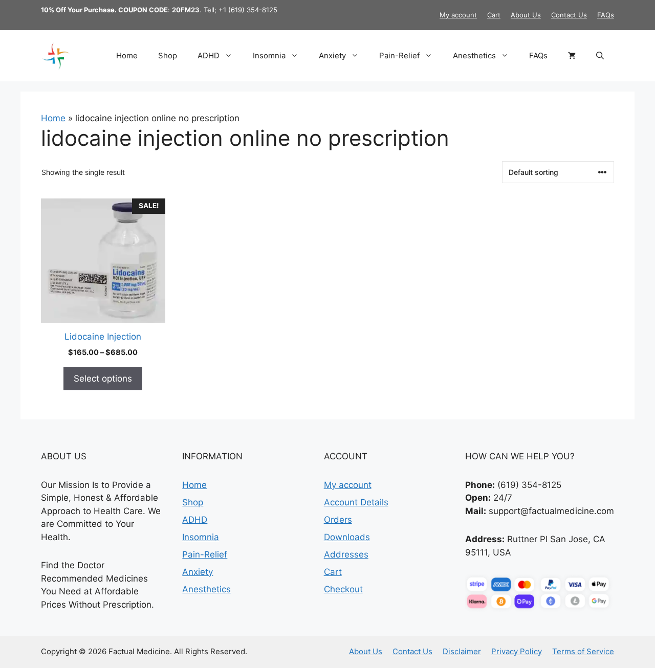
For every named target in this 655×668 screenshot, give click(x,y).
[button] (600, 55)
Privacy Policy (516, 651)
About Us (526, 15)
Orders (338, 520)
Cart (493, 15)
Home (127, 55)
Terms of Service (583, 651)
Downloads (347, 537)
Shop (167, 55)
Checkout (343, 589)
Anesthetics (474, 55)
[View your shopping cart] (572, 55)
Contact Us (569, 15)
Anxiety (332, 55)
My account (458, 15)
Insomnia (269, 55)
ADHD (209, 55)
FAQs (605, 15)
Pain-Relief (399, 55)
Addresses (346, 554)
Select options (103, 378)
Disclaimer (462, 651)
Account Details (356, 502)
